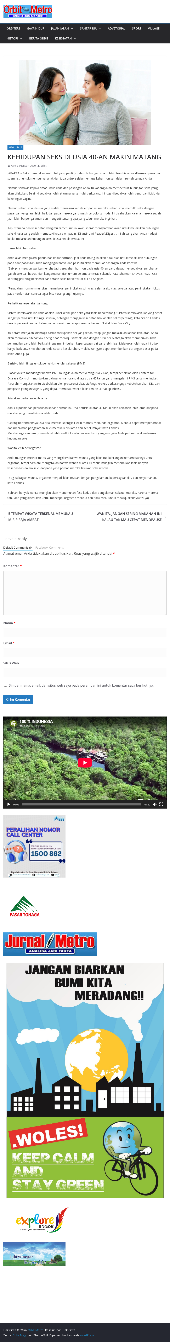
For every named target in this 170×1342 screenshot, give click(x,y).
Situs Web (11, 663)
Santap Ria (88, 28)
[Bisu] (155, 804)
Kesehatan (63, 38)
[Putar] (9, 804)
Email (9, 643)
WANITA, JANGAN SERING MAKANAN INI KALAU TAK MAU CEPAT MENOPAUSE (129, 516)
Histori (12, 38)
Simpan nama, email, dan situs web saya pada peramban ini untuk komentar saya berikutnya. (81, 685)
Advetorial (116, 28)
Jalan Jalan (60, 28)
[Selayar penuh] (161, 804)
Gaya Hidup (35, 28)
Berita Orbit (38, 38)
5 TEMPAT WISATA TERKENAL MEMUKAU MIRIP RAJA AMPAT (40, 516)
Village (154, 28)
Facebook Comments (49, 547)
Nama (9, 623)
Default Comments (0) (18, 547)
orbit (43, 165)
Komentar (12, 566)
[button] (71, 28)
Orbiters (13, 28)
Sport (136, 28)
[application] (85, 763)
